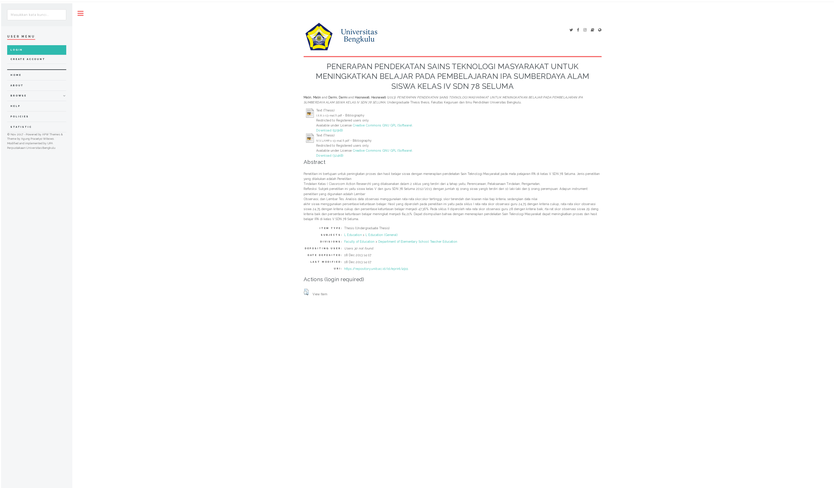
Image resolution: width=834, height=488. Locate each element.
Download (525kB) (329, 130)
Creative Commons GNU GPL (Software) (382, 125)
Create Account (27, 59)
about (17, 85)
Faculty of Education (359, 241)
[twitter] (571, 30)
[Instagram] (585, 30)
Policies (19, 116)
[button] (306, 292)
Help (15, 106)
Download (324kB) (330, 155)
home (15, 75)
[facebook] (578, 30)
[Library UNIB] (599, 30)
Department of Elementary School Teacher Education (417, 241)
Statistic (21, 127)
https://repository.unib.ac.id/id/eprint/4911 (376, 269)
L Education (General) (382, 235)
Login (16, 49)
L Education (353, 235)
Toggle (80, 13)
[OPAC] (592, 30)
